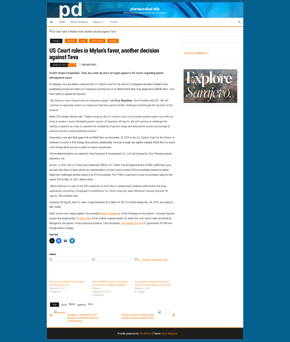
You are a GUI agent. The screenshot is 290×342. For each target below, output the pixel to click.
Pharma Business (79, 22)
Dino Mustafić (89, 64)
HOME (62, 22)
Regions (113, 41)
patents (81, 304)
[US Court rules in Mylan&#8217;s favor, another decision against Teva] (69, 269)
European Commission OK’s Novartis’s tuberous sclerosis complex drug (82, 317)
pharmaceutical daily (144, 9)
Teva (89, 304)
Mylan (72, 304)
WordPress (145, 333)
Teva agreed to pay (131, 223)
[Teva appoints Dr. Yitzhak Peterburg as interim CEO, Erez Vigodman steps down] (154, 269)
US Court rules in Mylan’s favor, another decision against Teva (138, 316)
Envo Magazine (170, 333)
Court (64, 304)
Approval (71, 41)
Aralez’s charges (108, 213)
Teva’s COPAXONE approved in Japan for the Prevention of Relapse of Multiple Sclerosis (110, 285)
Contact (114, 22)
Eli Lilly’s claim (84, 218)
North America (97, 41)
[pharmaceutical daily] (51, 22)
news (83, 41)
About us (98, 22)
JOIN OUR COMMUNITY (196, 53)
